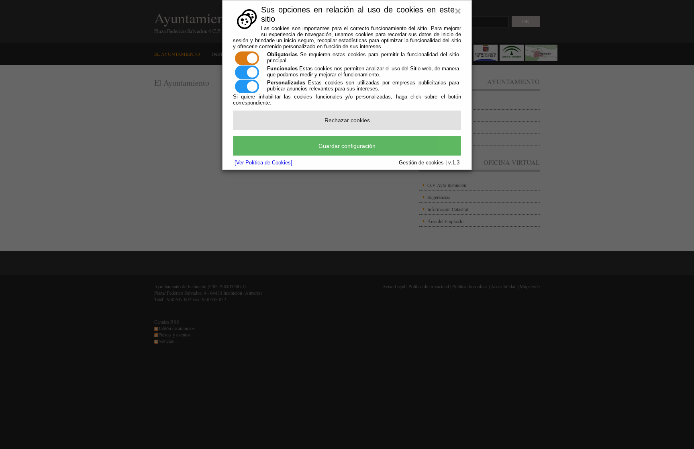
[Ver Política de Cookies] (263, 163)
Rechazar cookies (347, 120)
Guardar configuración (347, 146)
